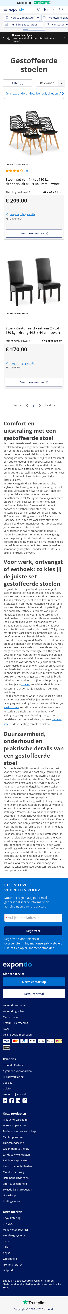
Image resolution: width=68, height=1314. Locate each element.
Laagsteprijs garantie (22, 214)
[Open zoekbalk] (39, 9)
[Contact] (46, 9)
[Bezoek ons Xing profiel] (24, 1102)
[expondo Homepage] (7, 93)
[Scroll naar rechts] (64, 38)
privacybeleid (53, 943)
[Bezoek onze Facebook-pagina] (11, 1102)
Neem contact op (34, 982)
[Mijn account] (53, 9)
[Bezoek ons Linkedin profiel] (18, 1102)
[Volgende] (39, 405)
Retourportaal (34, 994)
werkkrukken (11, 707)
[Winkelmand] (60, 9)
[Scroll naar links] (3, 38)
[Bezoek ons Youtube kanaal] (5, 1102)
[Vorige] (27, 405)
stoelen (25, 684)
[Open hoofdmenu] (5, 9)
